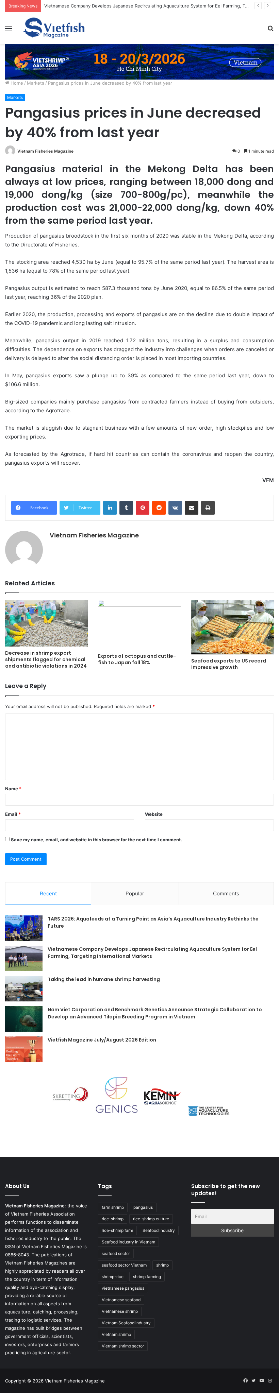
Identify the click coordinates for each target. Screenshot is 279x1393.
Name (13, 788)
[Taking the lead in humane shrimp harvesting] (24, 988)
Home (16, 83)
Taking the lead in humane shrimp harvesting (104, 979)
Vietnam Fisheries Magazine (45, 151)
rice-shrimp (113, 1218)
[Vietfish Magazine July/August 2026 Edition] (24, 1049)
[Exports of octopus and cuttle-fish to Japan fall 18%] (139, 625)
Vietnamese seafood (121, 1299)
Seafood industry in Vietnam (128, 1241)
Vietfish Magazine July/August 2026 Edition (102, 1039)
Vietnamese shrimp (120, 1311)
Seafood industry (159, 1230)
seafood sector (116, 1253)
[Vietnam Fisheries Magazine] (54, 28)
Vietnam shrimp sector (123, 1345)
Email (13, 814)
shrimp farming (147, 1276)
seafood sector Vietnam (124, 1265)
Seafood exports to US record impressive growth (228, 664)
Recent (48, 893)
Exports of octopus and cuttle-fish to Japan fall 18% (137, 659)
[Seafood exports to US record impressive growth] (232, 627)
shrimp (162, 1265)
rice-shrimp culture (151, 1218)
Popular (135, 893)
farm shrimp (113, 1207)
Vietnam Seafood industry (126, 1322)
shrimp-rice (113, 1276)
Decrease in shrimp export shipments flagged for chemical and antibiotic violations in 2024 (46, 659)
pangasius (143, 1207)
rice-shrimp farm (117, 1230)
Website (154, 814)
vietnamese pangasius (123, 1288)
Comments (226, 893)
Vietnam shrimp (116, 1334)
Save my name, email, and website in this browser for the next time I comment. (96, 839)
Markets (35, 83)
